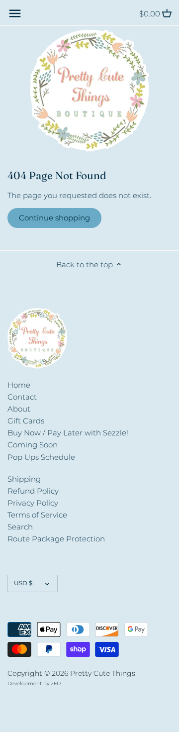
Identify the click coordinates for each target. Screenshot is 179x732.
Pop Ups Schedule (41, 457)
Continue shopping (54, 217)
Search (20, 526)
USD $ (23, 583)
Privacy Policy (32, 503)
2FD (56, 683)
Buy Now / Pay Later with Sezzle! (67, 432)
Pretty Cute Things (102, 673)
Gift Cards (25, 420)
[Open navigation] (14, 13)
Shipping (24, 479)
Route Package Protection (56, 538)
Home (18, 385)
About (18, 409)
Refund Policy (33, 491)
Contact (22, 397)
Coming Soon (32, 444)
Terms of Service (37, 515)
